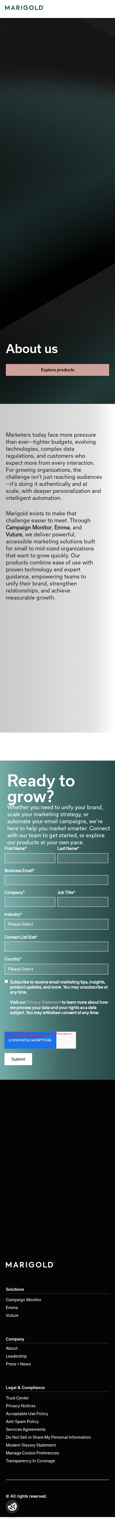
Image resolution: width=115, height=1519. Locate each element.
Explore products (57, 369)
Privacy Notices (20, 1405)
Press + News (18, 1364)
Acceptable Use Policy (27, 1413)
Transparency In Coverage (30, 1460)
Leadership (16, 1356)
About (12, 1348)
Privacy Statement (44, 1002)
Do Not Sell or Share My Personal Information (48, 1437)
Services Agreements (25, 1429)
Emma (12, 1307)
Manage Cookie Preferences (32, 1453)
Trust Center (17, 1398)
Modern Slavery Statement (31, 1445)
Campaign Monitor (23, 1299)
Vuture (12, 1315)
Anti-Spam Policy (22, 1421)
